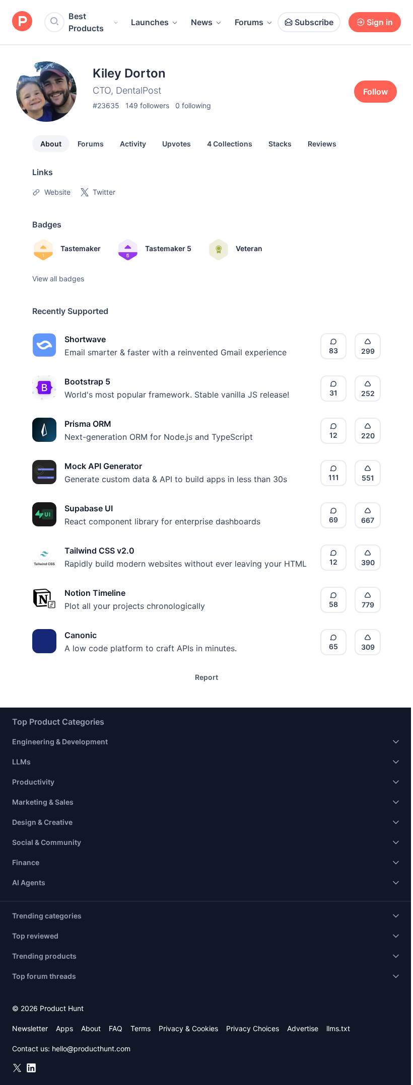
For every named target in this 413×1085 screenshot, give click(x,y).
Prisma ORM (87, 424)
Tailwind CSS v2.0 (99, 551)
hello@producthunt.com (91, 1048)
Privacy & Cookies (188, 1028)
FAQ (115, 1028)
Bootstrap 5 (87, 381)
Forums (249, 22)
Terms (140, 1028)
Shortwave (85, 339)
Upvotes (176, 143)
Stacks (280, 143)
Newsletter (30, 1028)
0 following (193, 105)
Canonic (80, 635)
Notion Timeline (94, 593)
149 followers (147, 105)
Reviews (322, 143)
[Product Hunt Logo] (22, 22)
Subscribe (314, 22)
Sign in (380, 22)
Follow (375, 92)
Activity (133, 143)
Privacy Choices (252, 1028)
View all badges (58, 278)
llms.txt (338, 1028)
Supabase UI (88, 508)
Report (206, 677)
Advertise (302, 1028)
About (50, 143)
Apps (64, 1028)
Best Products (86, 22)
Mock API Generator (103, 466)
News (202, 22)
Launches (150, 22)
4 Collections (229, 143)
